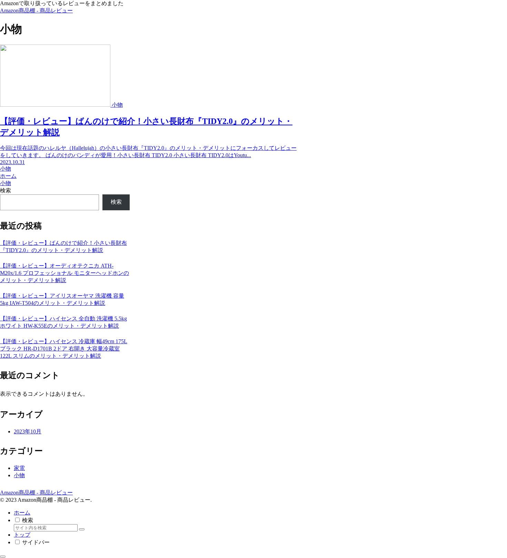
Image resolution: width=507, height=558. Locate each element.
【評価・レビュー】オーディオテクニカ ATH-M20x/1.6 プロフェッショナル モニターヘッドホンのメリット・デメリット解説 (64, 273)
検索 (5, 190)
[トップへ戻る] (3, 557)
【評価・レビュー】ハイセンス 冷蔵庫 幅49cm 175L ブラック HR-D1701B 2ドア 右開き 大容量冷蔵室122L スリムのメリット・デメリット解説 (63, 348)
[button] (81, 529)
